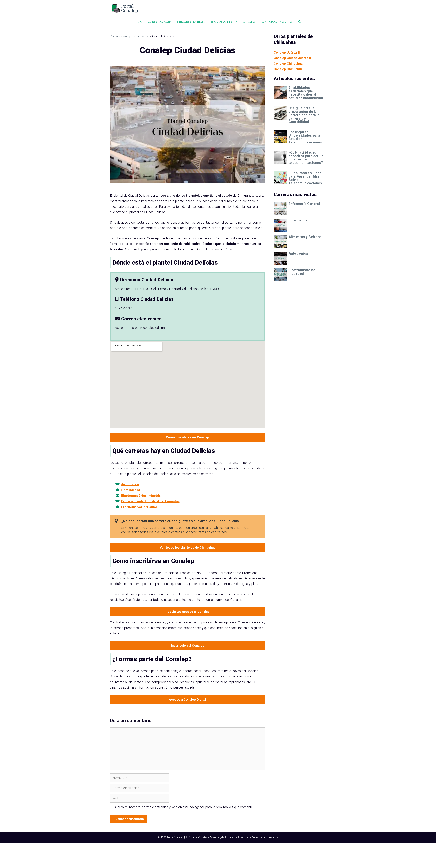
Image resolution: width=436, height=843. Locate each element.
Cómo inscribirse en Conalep (187, 437)
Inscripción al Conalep (187, 645)
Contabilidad (130, 490)
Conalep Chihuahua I (289, 63)
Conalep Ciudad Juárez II (292, 58)
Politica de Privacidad (237, 837)
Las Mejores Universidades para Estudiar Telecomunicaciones (305, 137)
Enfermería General (304, 204)
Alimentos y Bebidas (305, 237)
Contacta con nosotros (277, 21)
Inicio (138, 21)
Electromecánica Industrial (141, 496)
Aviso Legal (216, 837)
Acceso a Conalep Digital (187, 699)
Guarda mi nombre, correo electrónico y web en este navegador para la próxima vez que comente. (183, 807)
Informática (298, 220)
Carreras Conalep (159, 21)
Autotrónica (130, 484)
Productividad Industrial (139, 507)
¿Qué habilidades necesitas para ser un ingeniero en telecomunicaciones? (306, 157)
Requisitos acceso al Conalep (188, 612)
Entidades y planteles (191, 21)
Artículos (249, 21)
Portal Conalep (120, 36)
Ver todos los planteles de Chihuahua (187, 547)
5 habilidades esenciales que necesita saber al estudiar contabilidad (306, 93)
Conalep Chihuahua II (289, 69)
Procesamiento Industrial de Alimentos (150, 501)
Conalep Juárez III (287, 52)
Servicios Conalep (222, 21)
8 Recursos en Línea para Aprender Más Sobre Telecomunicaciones (305, 178)
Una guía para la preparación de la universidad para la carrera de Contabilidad (304, 115)
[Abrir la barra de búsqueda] (299, 22)
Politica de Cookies (196, 837)
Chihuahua (141, 36)
